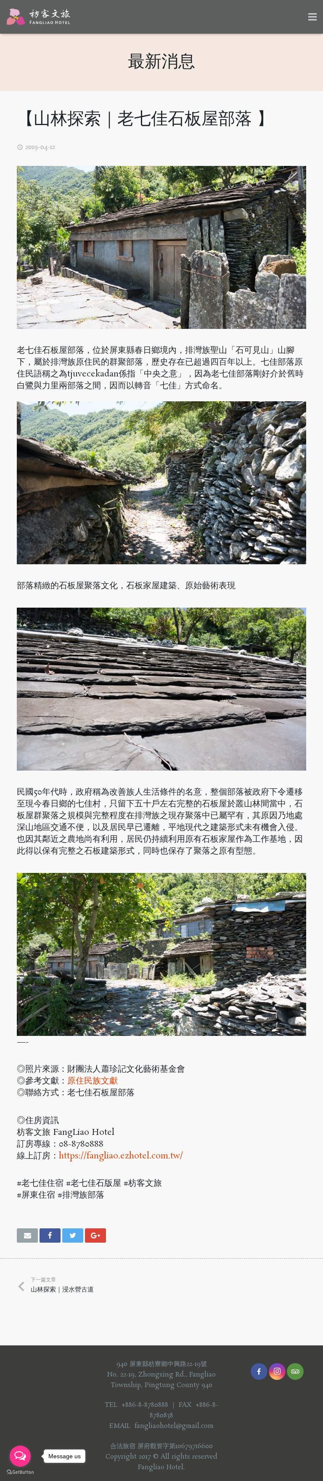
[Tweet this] (72, 1235)
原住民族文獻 (92, 1081)
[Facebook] (259, 1371)
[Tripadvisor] (295, 1371)
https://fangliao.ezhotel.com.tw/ (121, 1156)
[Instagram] (277, 1371)
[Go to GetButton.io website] (20, 1472)
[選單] (312, 16)
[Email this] (27, 1235)
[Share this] (50, 1235)
